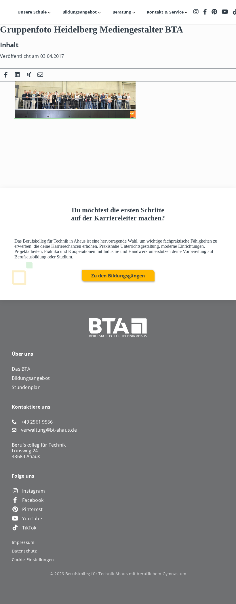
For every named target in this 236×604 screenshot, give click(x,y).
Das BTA (21, 369)
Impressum (23, 542)
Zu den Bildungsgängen (118, 276)
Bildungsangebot (31, 378)
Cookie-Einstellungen (33, 559)
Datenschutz (24, 551)
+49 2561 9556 (37, 422)
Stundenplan (26, 387)
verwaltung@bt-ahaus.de (49, 430)
